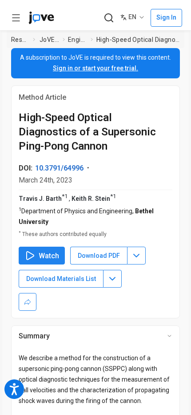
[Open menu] (16, 18)
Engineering (77, 39)
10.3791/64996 (59, 168)
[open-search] (108, 18)
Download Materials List (61, 278)
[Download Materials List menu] (112, 279)
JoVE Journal (49, 39)
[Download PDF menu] (136, 255)
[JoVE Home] (41, 18)
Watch (49, 256)
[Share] (27, 302)
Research (20, 39)
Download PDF (99, 255)
